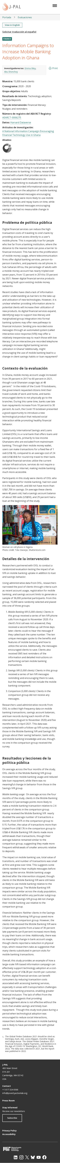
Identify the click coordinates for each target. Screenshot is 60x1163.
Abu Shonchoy (11, 71)
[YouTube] (39, 1157)
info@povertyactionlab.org (14, 1093)
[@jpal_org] (21, 1157)
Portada (6, 17)
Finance (7, 39)
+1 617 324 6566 (10, 1089)
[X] (27, 1157)
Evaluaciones (25, 17)
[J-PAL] (11, 7)
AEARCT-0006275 (11, 117)
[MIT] (30, 1149)
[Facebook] (44, 1157)
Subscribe (12, 1117)
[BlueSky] (33, 1157)
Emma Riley (30, 68)
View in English (12, 25)
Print (55, 68)
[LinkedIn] (16, 1157)
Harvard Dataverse (20, 122)
